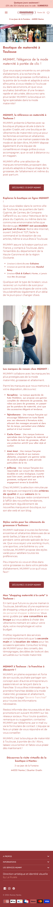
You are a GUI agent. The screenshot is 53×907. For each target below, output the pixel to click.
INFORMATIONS (9, 862)
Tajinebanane (14, 414)
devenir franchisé (35, 697)
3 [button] (29, 361)
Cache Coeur (14, 434)
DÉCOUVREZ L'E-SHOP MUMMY (26, 187)
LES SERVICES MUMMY (12, 867)
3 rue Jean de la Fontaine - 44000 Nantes (26, 19)
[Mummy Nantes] (26, 12)
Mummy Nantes (15, 895)
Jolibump (11, 467)
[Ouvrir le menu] (6, 12)
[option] (26, 33)
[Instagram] (9, 888)
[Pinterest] (14, 888)
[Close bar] (51, 2)
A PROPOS (7, 856)
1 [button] (24, 38)
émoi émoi (12, 451)
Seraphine (12, 395)
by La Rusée (10, 877)
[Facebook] (5, 888)
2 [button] (27, 38)
